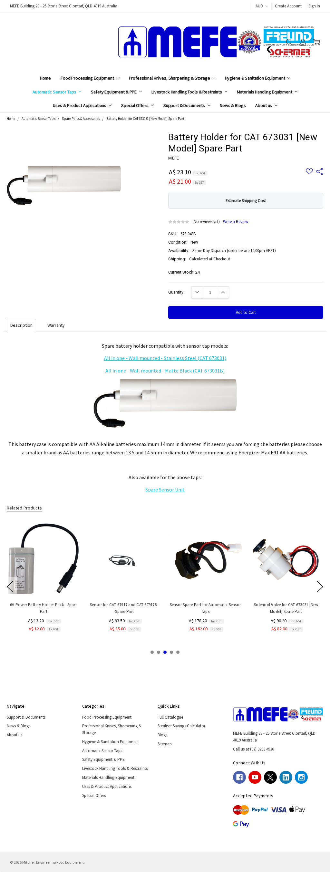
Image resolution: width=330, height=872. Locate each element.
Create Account (288, 6)
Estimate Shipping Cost (246, 200)
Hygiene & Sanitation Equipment (255, 78)
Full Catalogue (170, 717)
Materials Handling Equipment (265, 92)
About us (264, 105)
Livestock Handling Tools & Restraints (187, 92)
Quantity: (176, 292)
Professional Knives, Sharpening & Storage (170, 78)
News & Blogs (233, 105)
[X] (270, 777)
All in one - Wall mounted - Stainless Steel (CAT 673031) (165, 358)
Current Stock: (184, 272)
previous (10, 587)
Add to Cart (44, 583)
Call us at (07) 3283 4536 (253, 749)
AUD (260, 6)
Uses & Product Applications (80, 105)
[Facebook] (239, 777)
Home (45, 78)
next (320, 587)
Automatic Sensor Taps (55, 92)
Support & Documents (184, 105)
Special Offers (135, 105)
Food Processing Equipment (88, 78)
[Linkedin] (285, 777)
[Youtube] (254, 777)
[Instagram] (301, 777)
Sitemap (165, 744)
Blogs (162, 735)
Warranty (56, 325)
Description (21, 325)
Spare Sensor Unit (165, 489)
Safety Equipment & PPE (114, 92)
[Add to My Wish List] (70, 542)
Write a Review (235, 221)
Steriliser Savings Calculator (181, 726)
